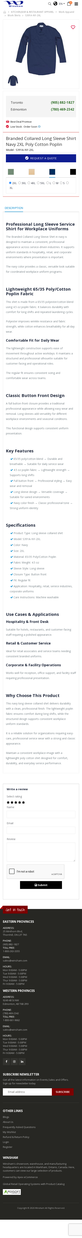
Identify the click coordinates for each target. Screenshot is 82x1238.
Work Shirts (14, 15)
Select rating (14, 796)
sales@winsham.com (15, 960)
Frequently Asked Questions (19, 1127)
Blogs (6, 1117)
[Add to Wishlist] (73, 27)
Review (11, 839)
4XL (33, 183)
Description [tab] (14, 207)
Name (10, 807)
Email (10, 823)
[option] (41, 49)
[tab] (11, 172)
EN (60, 4)
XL (11, 188)
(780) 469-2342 (11, 1013)
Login (6, 1142)
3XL (24, 183)
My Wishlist (9, 1132)
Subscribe (63, 1092)
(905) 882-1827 (11, 944)
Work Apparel (66, 12)
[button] (49, 4)
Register (7, 1147)
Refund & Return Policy (16, 1137)
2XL (14, 183)
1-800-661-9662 (11, 1020)
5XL (42, 183)
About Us (8, 1122)
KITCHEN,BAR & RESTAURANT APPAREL (32, 12)
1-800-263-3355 (11, 951)
